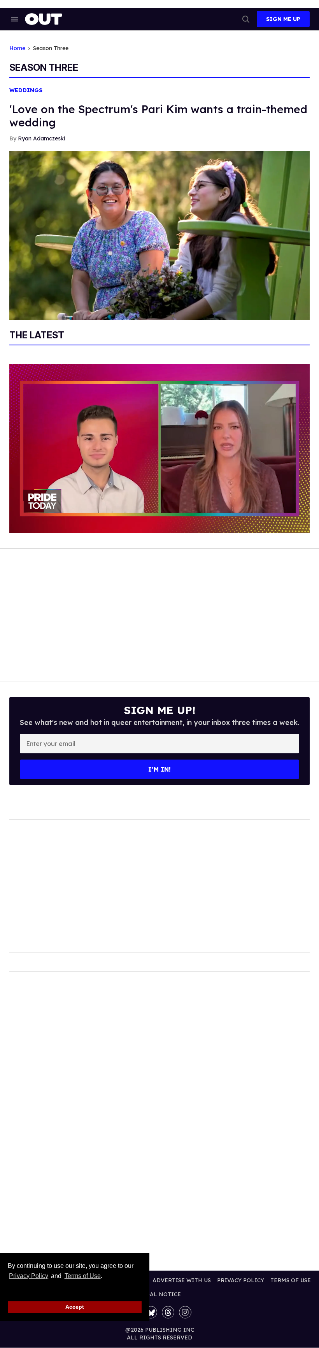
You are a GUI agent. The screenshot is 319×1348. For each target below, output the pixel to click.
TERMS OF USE (290, 1280)
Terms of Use (82, 1276)
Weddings (25, 90)
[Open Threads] (168, 1312)
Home (17, 48)
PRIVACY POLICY (240, 1280)
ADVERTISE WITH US (181, 1280)
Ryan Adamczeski (41, 138)
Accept (74, 1307)
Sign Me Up (283, 19)
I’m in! (159, 769)
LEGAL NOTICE (159, 1294)
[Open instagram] (185, 1312)
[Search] (246, 19)
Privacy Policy (28, 1276)
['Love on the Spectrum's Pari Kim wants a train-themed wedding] (159, 234)
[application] (159, 448)
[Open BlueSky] (151, 1312)
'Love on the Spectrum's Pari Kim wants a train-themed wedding (158, 115)
